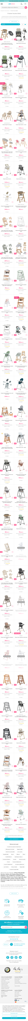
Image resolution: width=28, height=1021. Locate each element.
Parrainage (16, 996)
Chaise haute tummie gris (21, 43)
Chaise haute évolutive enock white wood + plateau (7, 825)
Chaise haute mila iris (7, 178)
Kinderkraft (6, 878)
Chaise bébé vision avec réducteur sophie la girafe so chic (21, 502)
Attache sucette (22, 859)
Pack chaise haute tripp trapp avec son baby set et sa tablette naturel (7, 231)
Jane (25, 877)
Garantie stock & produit (5, 987)
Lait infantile (6, 866)
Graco (12, 877)
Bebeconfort (19, 874)
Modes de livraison (4, 984)
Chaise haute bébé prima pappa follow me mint (7, 366)
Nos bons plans (17, 979)
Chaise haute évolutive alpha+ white (21, 231)
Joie (2, 878)
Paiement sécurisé (18, 998)
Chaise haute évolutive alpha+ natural (7, 689)
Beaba (14, 874)
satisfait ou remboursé (7, 917)
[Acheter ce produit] (12, 39)
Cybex (23, 875)
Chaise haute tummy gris (21, 178)
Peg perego (21, 872)
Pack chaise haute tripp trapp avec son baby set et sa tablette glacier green (7, 258)
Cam (7, 875)
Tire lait (8, 861)
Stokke (7, 874)
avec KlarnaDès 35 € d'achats (21, 905)
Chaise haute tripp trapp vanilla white (7, 556)
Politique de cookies (4, 983)
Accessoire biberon (6, 859)
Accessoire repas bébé (14, 869)
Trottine (3, 881)
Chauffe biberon (8, 856)
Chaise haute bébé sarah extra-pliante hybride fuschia (7, 665)
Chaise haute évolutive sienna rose (20, 152)
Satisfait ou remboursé (5, 988)
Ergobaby (3, 877)
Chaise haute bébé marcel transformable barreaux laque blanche (21, 556)
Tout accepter (14, 1018)
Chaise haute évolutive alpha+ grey (7, 716)
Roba (18, 880)
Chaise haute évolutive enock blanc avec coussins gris (7, 285)
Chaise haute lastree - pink (7, 797)
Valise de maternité (18, 995)
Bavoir (12, 854)
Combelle (18, 875)
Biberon (18, 854)
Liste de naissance (18, 991)
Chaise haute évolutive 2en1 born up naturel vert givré (21, 366)
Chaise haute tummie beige (7, 97)
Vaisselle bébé (5, 854)
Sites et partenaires (4, 991)
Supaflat (22, 880)
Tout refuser (14, 1016)
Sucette (14, 859)
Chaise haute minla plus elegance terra (7, 638)
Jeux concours (17, 994)
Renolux (3, 874)
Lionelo (12, 878)
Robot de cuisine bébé (10, 851)
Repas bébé (22, 866)
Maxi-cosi (21, 878)
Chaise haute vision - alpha (21, 447)
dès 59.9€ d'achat (7, 905)
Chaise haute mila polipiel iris (21, 824)
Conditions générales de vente (6, 978)
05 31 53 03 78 (21, 918)
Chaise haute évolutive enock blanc (7, 339)
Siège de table (19, 849)
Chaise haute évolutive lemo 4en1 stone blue (7, 393)
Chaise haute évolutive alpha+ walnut (21, 689)
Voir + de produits (14, 839)
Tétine (24, 854)
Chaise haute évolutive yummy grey (21, 98)
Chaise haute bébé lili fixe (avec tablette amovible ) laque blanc (21, 665)
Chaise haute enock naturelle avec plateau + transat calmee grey (21, 258)
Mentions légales (17, 982)
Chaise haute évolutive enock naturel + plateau (21, 312)
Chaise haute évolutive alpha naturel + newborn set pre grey (7, 448)
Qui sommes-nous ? (18, 978)
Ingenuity (20, 877)
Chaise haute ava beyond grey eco (21, 421)
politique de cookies (21, 1011)
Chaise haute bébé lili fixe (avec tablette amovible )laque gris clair (21, 611)
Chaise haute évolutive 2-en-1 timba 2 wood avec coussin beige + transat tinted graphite (7, 44)
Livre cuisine (19, 851)
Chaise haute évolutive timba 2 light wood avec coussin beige (7, 529)
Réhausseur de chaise (10, 849)
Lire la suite (14, 21)
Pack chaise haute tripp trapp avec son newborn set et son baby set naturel (7, 152)
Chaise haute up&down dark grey (21, 637)
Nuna (11, 880)
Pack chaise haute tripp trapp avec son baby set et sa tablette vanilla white (7, 584)
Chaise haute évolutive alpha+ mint (21, 285)
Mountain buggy (5, 880)
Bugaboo (3, 875)
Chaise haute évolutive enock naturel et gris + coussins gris (7, 770)
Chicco (16, 872)
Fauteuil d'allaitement (17, 861)
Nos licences (3, 994)
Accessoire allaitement (19, 864)
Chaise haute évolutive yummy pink (7, 312)
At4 (11, 874)
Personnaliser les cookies (5, 982)
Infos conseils (17, 992)
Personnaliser (14, 1013)
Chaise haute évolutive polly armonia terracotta (21, 475)
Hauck (16, 877)
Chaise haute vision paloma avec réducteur (7, 475)
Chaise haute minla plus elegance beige (7, 610)
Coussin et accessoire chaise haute (14, 846)
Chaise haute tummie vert (7, 70)
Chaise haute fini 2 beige (7, 124)
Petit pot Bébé (14, 866)
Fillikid (8, 877)
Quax (15, 880)
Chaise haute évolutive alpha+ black (7, 743)
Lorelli (16, 878)
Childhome (12, 875)
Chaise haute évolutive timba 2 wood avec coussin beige (21, 206)
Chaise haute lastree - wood (21, 124)
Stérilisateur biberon (19, 856)
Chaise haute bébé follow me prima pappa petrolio (21, 393)
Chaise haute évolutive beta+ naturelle (7, 421)
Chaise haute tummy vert (21, 528)
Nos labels (3, 992)
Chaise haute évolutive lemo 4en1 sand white (7, 206)
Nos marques (17, 980)
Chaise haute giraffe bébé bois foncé (21, 770)
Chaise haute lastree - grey (21, 797)
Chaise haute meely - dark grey (21, 70)
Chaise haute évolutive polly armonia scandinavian (7, 502)
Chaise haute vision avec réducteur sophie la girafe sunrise (21, 716)
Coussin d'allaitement (8, 864)
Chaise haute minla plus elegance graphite (21, 583)
